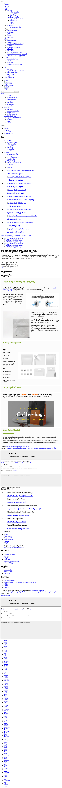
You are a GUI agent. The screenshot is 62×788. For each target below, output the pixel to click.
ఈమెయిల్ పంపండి (5, 595)
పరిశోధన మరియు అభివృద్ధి (13, 30)
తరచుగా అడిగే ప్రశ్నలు (9, 562)
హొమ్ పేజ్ (6, 7)
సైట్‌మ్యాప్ (41, 590)
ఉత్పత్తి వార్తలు (10, 75)
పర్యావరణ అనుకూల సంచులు (14, 47)
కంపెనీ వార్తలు (10, 69)
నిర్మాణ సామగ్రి (13, 20)
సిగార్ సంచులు (10, 50)
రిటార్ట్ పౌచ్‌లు (10, 106)
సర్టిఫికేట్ (9, 34)
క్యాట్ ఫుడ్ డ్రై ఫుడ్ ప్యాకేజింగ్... (15, 180)
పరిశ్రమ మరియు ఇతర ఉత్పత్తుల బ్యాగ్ (16, 55)
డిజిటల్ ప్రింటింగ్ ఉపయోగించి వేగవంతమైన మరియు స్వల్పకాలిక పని (20, 582)
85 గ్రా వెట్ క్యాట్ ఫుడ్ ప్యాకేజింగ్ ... (16, 186)
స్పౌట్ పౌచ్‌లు (13, 15)
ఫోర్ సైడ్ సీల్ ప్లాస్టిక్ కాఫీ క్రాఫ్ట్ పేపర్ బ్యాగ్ (18, 528)
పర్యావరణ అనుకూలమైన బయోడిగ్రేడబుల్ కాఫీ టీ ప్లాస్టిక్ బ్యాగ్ (24, 509)
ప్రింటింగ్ (11, 22)
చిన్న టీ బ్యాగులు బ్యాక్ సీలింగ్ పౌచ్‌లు (17, 502)
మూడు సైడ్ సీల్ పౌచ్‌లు (15, 27)
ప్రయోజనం (12, 23)
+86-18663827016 (8, 547)
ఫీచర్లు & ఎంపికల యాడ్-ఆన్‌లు (17, 18)
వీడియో (8, 65)
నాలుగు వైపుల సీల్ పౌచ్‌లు (13, 111)
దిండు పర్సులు (10, 109)
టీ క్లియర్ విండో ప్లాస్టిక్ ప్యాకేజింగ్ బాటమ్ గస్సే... (19, 515)
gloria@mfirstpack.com (18, 547)
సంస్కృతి (6, 557)
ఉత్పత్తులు (6, 8)
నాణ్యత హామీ (10, 37)
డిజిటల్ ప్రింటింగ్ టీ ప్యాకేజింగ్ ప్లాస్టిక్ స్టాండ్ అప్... (20, 496)
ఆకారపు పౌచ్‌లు (10, 104)
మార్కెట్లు (6, 39)
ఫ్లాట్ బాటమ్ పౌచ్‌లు (14, 12)
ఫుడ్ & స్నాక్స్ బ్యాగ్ (11, 40)
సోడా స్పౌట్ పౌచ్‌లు (12, 592)
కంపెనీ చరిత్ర (9, 60)
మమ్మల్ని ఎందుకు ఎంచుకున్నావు (14, 64)
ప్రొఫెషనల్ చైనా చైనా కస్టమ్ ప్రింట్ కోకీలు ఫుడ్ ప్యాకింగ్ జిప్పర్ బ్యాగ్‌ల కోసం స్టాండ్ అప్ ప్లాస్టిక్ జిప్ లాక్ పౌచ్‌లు (31, 448)
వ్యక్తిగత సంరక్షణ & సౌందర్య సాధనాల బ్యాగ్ (17, 54)
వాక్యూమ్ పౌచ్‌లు (11, 112)
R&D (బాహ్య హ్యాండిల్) (9, 580)
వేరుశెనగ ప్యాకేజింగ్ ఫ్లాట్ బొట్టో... (15, 193)
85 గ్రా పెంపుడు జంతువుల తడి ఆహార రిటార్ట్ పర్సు (20, 200)
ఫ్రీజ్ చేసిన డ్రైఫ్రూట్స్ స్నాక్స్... (14, 219)
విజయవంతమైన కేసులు (12, 72)
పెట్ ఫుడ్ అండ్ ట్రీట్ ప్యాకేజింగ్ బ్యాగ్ (15, 44)
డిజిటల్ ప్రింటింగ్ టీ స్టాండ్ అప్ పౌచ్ (16, 522)
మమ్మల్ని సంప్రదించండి (9, 77)
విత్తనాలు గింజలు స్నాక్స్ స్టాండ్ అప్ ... (17, 213)
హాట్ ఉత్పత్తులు (34, 590)
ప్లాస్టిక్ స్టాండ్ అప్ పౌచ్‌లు (23, 592)
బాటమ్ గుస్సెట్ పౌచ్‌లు (12, 97)
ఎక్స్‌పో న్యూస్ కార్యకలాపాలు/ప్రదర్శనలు (16, 70)
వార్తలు (5, 67)
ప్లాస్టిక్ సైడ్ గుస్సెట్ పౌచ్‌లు (54, 592)
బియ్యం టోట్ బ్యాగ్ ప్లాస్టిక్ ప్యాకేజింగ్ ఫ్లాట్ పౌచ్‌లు (17, 446)
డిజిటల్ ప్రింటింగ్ (10, 32)
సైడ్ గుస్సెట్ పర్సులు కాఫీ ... (14, 226)
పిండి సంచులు (10, 49)
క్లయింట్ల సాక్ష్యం (10, 74)
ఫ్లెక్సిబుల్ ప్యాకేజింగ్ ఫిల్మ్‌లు (13, 17)
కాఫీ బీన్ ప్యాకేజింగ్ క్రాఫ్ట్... (14, 206)
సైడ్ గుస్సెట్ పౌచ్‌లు (14, 13)
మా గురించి (6, 57)
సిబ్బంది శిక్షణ (10, 62)
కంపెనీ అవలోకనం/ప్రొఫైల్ (12, 59)
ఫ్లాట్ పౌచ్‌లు (10, 25)
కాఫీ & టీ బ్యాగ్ (10, 42)
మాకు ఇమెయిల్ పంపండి (6, 267)
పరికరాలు (9, 35)
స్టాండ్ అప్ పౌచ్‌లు (11, 10)
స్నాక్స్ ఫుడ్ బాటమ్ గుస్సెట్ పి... (15, 232)
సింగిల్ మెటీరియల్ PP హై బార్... (15, 174)
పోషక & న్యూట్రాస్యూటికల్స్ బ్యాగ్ (14, 52)
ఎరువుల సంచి (10, 45)
